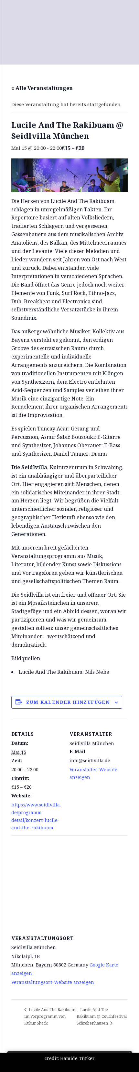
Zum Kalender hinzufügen (68, 702)
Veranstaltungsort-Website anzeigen (52, 982)
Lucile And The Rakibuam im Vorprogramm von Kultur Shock (50, 1016)
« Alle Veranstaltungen (42, 88)
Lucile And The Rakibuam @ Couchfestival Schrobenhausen (102, 1016)
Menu (8, 9)
